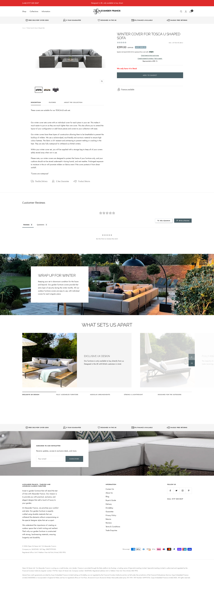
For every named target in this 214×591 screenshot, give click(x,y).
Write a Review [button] (184, 221)
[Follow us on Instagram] (182, 491)
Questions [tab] (40, 225)
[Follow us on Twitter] (176, 491)
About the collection (73, 102)
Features (52, 102)
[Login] (186, 11)
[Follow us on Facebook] (170, 491)
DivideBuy (109, 508)
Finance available (127, 89)
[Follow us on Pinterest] (189, 491)
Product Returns (84, 181)
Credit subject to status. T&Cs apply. (150, 58)
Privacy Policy (111, 515)
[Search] (181, 11)
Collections (34, 11)
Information (46, 11)
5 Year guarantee (73, 20)
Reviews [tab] (26, 225)
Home (23, 28)
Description (36, 102)
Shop (24, 11)
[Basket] (190, 11)
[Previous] (192, 357)
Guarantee (109, 511)
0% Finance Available (143, 20)
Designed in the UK (108, 20)
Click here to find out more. (150, 55)
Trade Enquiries (111, 530)
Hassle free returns (179, 20)
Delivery (109, 504)
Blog (107, 496)
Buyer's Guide (111, 500)
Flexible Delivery (41, 181)
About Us (109, 493)
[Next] (192, 363)
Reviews (109, 523)
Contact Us (110, 489)
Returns (108, 519)
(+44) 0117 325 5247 (30, 3)
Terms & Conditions (113, 526)
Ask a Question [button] (165, 221)
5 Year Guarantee (62, 181)
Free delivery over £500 (38, 20)
